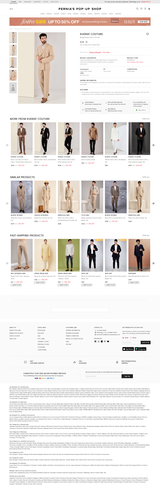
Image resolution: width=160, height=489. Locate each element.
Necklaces (12, 443)
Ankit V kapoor (46, 404)
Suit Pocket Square (74, 433)
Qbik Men (121, 406)
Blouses (40, 428)
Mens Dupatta (33, 435)
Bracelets (29, 443)
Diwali (11, 472)
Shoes (12, 447)
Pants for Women (114, 426)
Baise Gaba (137, 388)
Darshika (47, 406)
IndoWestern (93, 435)
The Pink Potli (64, 417)
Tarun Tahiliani (99, 392)
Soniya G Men (78, 409)
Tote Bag (106, 447)
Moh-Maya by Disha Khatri (33, 417)
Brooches (22, 437)
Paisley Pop (139, 419)
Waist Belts (58, 447)
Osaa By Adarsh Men (109, 388)
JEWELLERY (27, 1)
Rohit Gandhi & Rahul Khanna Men (51, 409)
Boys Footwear (96, 459)
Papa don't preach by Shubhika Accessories (122, 419)
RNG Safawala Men (34, 409)
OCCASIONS (41, 347)
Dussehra (53, 472)
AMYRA (106, 419)
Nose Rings (53, 443)
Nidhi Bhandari (66, 419)
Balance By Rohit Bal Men (114, 409)
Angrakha (18, 435)
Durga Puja (72, 472)
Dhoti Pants (104, 426)
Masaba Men (122, 407)
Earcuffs (74, 443)
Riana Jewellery (19, 419)
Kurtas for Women (40, 426)
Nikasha (11, 394)
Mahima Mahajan (76, 390)
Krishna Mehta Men (64, 406)
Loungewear (57, 435)
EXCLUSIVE (41, 333)
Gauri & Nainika (37, 390)
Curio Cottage (13, 417)
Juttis (26, 447)
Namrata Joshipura (46, 394)
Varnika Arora (46, 417)
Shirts (27, 433)
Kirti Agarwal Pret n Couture (138, 465)
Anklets (105, 443)
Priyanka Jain (123, 394)
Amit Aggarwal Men (98, 406)
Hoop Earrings (118, 445)
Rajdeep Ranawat (145, 390)
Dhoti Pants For (85, 454)
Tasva (11, 404)
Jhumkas (104, 445)
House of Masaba (14, 396)
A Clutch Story (57, 419)
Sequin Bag (122, 447)
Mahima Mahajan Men (110, 407)
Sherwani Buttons (119, 433)
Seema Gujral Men (67, 409)
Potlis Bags (32, 447)
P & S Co (19, 465)
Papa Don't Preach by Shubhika (111, 390)
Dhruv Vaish (27, 404)
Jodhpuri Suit (143, 433)
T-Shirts (99, 433)
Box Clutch (130, 447)
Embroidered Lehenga (36, 454)
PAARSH (129, 407)
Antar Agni (47, 388)
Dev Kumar (54, 406)
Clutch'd (71, 417)
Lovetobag (40, 419)
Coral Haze (88, 419)
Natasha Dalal (22, 388)
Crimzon (35, 421)
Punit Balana (134, 390)
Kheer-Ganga (13, 406)
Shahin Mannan (144, 396)
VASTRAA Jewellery (87, 417)
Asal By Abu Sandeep (68, 388)
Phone (134, 337)
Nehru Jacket (20, 433)
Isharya (21, 417)
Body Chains (90, 443)
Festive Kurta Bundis (104, 435)
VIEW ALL (146, 119)
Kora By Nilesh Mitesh (15, 411)
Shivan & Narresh (22, 390)
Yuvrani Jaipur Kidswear (73, 465)
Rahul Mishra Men (22, 409)
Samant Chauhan (69, 394)
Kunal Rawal (132, 404)
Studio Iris (120, 396)
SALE (39, 336)
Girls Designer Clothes (16, 454)
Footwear (12, 437)
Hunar (99, 417)
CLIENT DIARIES (42, 349)
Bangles (40, 443)
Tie (17, 437)
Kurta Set (55, 454)
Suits (42, 433)
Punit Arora (12, 409)
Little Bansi (26, 465)
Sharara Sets (68, 426)
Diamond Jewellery (61, 445)
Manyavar (12, 390)
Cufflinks (75, 435)
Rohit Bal (53, 392)
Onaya (30, 390)
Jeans (127, 433)
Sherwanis (50, 426)
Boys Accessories (107, 459)
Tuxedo (11, 435)
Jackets (143, 426)
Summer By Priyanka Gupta (124, 388)
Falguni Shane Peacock (87, 388)
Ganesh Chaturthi (62, 472)
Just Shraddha (132, 417)
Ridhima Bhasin (37, 392)
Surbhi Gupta (68, 396)
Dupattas (26, 428)
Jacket (68, 459)
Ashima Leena (145, 392)
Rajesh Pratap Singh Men (72, 404)
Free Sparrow (86, 465)
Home (11, 28)
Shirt (77, 459)
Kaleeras (68, 443)
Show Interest (95, 52)
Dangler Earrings (96, 445)
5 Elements (75, 419)
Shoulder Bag (114, 447)
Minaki (11, 419)
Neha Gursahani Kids (97, 465)
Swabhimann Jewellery (120, 417)
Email (126, 337)
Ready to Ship (73, 428)
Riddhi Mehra (27, 392)
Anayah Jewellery (30, 419)
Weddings (87, 472)
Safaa (84, 396)
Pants (47, 433)
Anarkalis (19, 426)
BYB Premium (13, 467)
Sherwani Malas (66, 435)
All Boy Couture (124, 465)
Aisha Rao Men (38, 407)
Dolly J (77, 388)
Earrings (19, 443)
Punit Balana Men (86, 406)
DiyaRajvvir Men (57, 407)
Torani (47, 396)
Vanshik (82, 404)
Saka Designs (115, 465)
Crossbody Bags (82, 447)
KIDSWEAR (37, 1)
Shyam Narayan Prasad (101, 394)
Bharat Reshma (39, 406)
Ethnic (80, 435)
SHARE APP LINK (145, 342)
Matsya (42, 396)
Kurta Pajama (134, 433)
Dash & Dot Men (18, 404)
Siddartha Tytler (89, 392)
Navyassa (62, 465)
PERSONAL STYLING (43, 344)
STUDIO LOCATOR (14, 336)
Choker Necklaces (129, 445)
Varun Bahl (18, 394)
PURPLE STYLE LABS (15, 330)
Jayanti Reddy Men (129, 409)
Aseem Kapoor (23, 398)
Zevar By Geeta (107, 417)
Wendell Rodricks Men (99, 409)
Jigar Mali (102, 396)
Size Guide (106, 52)
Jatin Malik (128, 406)
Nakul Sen (90, 390)
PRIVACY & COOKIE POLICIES (74, 338)
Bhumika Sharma (58, 394)
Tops (74, 426)
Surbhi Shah (79, 394)
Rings (35, 443)
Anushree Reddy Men (138, 406)
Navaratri (47, 472)
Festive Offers (83, 428)
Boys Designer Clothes (16, 459)
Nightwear (33, 428)
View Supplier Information (135, 62)
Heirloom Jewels (113, 443)
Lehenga (26, 454)
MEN (20, 1)
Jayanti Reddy (47, 390)
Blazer (73, 459)
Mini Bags (100, 447)
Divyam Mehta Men (57, 404)
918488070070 (146, 2)
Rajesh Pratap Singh (17, 392)
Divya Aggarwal (88, 394)
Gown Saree (57, 428)
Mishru (84, 390)
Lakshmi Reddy (42, 465)
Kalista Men (78, 407)
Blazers (104, 433)
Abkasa (30, 407)
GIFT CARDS (41, 338)
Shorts (94, 433)
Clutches (39, 447)
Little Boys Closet (53, 465)
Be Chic (82, 419)
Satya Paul (39, 388)
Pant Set (133, 435)
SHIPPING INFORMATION (73, 330)
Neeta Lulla (26, 394)
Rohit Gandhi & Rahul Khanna (65, 392)
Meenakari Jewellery (131, 443)
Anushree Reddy (56, 388)
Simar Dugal (53, 396)
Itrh (97, 396)
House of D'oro (142, 417)
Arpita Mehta (25, 396)
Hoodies (83, 433)
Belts (22, 447)
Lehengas (12, 426)
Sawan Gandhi (34, 396)
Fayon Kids (12, 465)
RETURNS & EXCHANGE (72, 333)
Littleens (107, 465)
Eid (31, 472)
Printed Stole (26, 448)
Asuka (125, 404)
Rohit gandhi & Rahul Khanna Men (96, 404)
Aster (95, 417)
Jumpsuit (41, 435)
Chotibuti (34, 465)
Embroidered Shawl (15, 448)
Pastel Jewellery (38, 445)
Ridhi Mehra (145, 388)
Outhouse (77, 417)
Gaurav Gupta (118, 392)
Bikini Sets (132, 426)
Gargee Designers (68, 407)
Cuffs (24, 443)
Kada (148, 445)
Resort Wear (124, 426)
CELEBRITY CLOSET (43, 341)
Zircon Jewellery (28, 445)
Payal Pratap (126, 390)
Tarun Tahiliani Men (111, 406)
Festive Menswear (124, 435)
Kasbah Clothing (88, 407)
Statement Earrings (84, 445)
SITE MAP (68, 344)
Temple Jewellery (49, 445)
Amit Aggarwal (34, 394)
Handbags (46, 447)
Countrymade (37, 404)
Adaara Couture (111, 396)
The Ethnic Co (23, 406)
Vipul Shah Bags (98, 419)
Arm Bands (98, 443)
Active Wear (140, 435)
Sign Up (127, 376)
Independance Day (23, 472)
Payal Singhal (109, 392)
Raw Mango (13, 388)
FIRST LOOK (54, 1)
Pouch (52, 447)
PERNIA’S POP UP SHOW (16, 333)
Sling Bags (73, 447)
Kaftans (79, 426)
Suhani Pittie (13, 421)
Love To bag (55, 417)
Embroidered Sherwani (58, 459)
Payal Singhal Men (138, 407)
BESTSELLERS (41, 330)
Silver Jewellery (72, 445)
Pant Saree (65, 428)
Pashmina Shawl (139, 447)
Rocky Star (98, 388)
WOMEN (13, 1)
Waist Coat (58, 433)
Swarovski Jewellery (15, 445)
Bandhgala (25, 435)
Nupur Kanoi (97, 390)
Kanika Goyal (114, 394)
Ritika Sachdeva (23, 421)
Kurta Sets (26, 426)
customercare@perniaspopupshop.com (108, 334)
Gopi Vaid (144, 394)
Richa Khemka (91, 396)
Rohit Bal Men (111, 404)
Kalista (55, 390)
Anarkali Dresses (69, 454)
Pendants (121, 443)
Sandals (17, 447)
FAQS (67, 341)
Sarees (32, 426)
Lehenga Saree (47, 428)
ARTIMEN (24, 407)
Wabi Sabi (119, 404)
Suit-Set (110, 433)
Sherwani (32, 433)
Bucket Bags (92, 447)
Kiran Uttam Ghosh (64, 390)
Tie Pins (65, 433)
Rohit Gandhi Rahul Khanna (132, 392)
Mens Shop (114, 435)
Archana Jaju (77, 396)
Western (85, 435)
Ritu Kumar (46, 392)
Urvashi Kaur (14, 398)
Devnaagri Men (75, 406)
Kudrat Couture (91, 34)
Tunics (84, 426)
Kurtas (38, 433)
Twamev (139, 404)
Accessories (48, 435)
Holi (15, 472)
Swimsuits (20, 428)
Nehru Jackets (39, 459)
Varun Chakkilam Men (142, 409)
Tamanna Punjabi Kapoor (131, 396)
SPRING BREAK (88, 409)
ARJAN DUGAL (47, 407)
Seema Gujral (79, 392)
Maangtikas (61, 443)
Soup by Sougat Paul (134, 394)
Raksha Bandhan (38, 472)
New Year (103, 472)
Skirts (137, 426)
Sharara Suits (48, 454)
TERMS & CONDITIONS (72, 336)
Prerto (30, 421)
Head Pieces (81, 443)
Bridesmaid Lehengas (93, 426)
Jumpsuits (12, 428)
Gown (61, 426)
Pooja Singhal (31, 388)
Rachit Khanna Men (15, 407)
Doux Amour (47, 419)
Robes (89, 433)
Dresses (56, 426)
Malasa (61, 396)
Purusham (31, 406)
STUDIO (45, 1)
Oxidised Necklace (141, 445)
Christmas (80, 472)
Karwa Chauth (95, 472)
